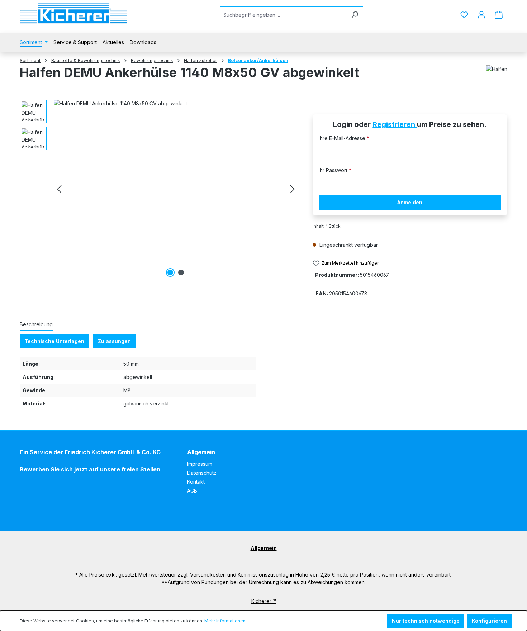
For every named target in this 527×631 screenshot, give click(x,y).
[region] (159, 189)
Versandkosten (208, 574)
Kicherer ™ (263, 601)
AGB (192, 491)
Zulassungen (114, 341)
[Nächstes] (292, 189)
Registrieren (394, 124)
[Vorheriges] (59, 189)
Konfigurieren (489, 621)
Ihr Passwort (335, 170)
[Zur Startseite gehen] (73, 13)
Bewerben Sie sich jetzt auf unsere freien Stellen (90, 469)
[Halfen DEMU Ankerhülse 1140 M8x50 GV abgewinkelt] (176, 189)
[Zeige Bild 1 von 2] (170, 272)
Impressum (199, 464)
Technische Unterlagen (54, 341)
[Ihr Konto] (481, 15)
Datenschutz (202, 473)
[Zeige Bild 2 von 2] (181, 272)
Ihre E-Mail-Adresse (344, 138)
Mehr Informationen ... (227, 620)
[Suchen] (354, 14)
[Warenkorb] (498, 15)
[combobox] (283, 14)
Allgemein (201, 452)
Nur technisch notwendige (426, 621)
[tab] (36, 325)
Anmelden (409, 202)
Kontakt (196, 482)
